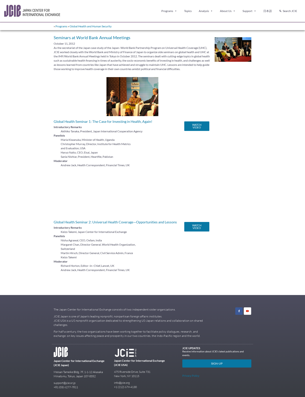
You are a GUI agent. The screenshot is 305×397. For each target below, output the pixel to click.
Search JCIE (290, 11)
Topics (188, 11)
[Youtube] (247, 311)
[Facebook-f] (239, 311)
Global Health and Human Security (91, 26)
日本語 (267, 11)
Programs (167, 11)
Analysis (204, 11)
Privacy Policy (190, 375)
